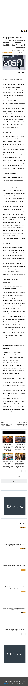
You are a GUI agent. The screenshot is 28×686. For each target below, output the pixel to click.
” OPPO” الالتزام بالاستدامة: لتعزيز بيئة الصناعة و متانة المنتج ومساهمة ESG (21, 424)
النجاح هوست (13, 683)
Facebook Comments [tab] (13, 477)
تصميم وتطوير (21, 683)
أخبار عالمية (23, 612)
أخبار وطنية (23, 570)
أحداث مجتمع (23, 527)
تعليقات (13, 481)
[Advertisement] (14, 15)
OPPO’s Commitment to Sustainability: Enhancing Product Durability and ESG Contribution (6, 425)
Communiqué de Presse (7, 52)
